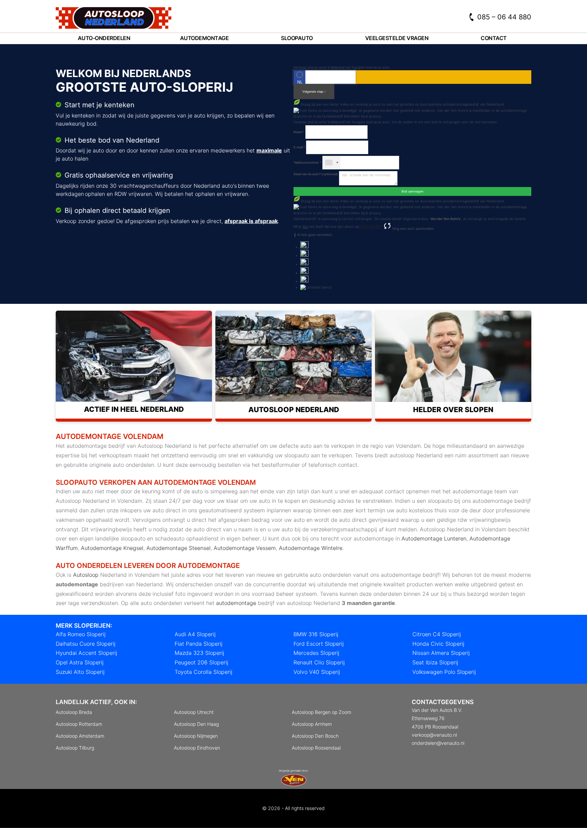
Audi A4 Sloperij (195, 634)
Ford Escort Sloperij (319, 643)
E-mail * (299, 147)
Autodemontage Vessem (245, 548)
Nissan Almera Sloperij (441, 652)
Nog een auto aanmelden (412, 228)
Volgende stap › (313, 91)
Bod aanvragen (412, 191)
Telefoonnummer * (307, 162)
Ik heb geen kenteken (314, 235)
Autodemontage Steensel (178, 548)
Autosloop (86, 574)
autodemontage (236, 603)
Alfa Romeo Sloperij (81, 634)
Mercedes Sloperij (316, 652)
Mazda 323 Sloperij (199, 652)
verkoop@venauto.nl (434, 735)
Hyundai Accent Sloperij (86, 652)
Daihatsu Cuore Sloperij (85, 643)
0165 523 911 (370, 226)
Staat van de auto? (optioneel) (316, 174)
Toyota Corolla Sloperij (203, 671)
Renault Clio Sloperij (319, 662)
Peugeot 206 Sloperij (201, 662)
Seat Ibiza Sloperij (435, 662)
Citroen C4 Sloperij (436, 634)
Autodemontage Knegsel (112, 548)
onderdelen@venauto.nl (438, 743)
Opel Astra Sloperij (80, 662)
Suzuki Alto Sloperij (80, 671)
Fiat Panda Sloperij (199, 643)
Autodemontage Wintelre (310, 548)
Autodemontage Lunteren (434, 538)
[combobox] (331, 162)
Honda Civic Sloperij (438, 643)
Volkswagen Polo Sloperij (444, 671)
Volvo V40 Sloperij (317, 671)
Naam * (299, 132)
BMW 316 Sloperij (316, 634)
